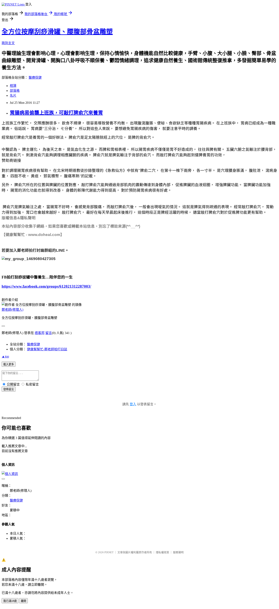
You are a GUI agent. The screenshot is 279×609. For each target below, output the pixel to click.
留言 (48, 333)
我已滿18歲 (10, 600)
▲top (5, 356)
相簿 (13, 85)
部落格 (15, 90)
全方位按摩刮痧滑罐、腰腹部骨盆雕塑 (57, 31)
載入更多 (8, 364)
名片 (13, 95)
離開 (23, 600)
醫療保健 (35, 77)
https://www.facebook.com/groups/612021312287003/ (46, 286)
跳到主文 (8, 43)
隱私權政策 (162, 552)
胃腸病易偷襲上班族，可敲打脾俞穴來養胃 (56, 112)
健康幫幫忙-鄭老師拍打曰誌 (47, 349)
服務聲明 (178, 552)
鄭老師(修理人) (12, 309)
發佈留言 (8, 389)
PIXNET (109, 552)
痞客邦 (40, 333)
